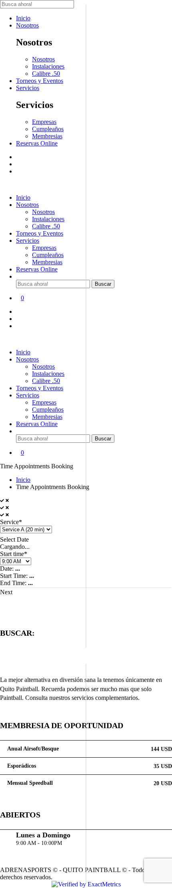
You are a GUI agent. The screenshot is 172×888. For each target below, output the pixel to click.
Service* (11, 522)
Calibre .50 (46, 73)
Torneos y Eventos (39, 80)
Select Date (14, 539)
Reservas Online (37, 143)
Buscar (103, 284)
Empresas (44, 121)
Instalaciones (48, 66)
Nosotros (27, 25)
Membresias (47, 136)
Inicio (23, 18)
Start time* (13, 553)
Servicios (27, 87)
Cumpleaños (48, 129)
